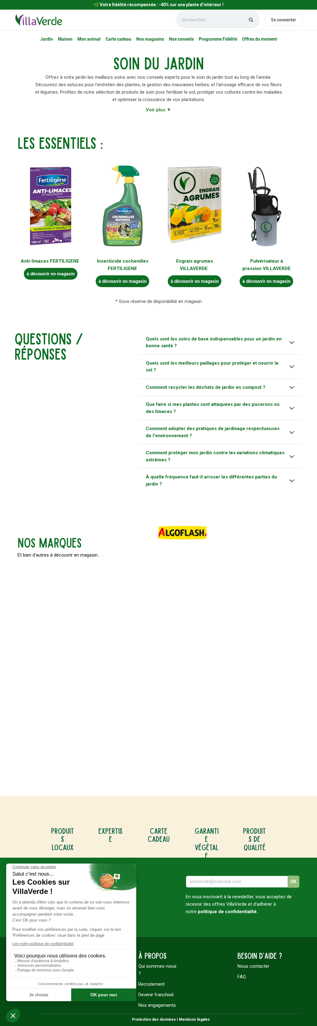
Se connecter (283, 19)
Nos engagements (157, 1005)
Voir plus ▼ (158, 110)
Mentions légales (194, 1019)
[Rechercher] (251, 20)
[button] (293, 882)
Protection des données (154, 1019)
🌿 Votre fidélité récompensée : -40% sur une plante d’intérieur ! (158, 4)
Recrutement (151, 984)
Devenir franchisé (156, 994)
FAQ (241, 976)
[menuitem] (46, 39)
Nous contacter (253, 966)
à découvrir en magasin (51, 274)
